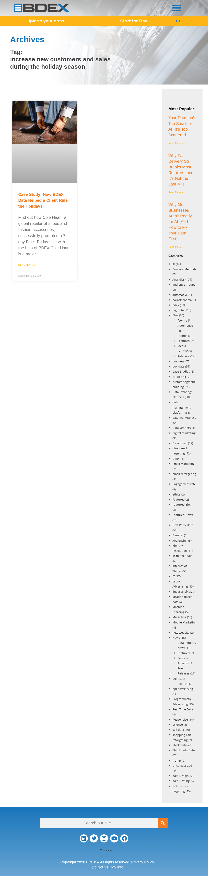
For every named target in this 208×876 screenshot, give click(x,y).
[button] (176, 7)
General (177, 535)
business (178, 361)
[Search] (163, 823)
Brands (182, 336)
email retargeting (184, 474)
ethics (176, 494)
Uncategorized (182, 766)
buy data (178, 366)
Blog (175, 315)
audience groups (183, 284)
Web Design (180, 776)
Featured (184, 341)
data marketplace (184, 418)
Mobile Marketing (184, 622)
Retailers (184, 356)
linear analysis (182, 591)
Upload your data (45, 21)
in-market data (182, 556)
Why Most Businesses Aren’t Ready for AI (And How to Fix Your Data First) (180, 221)
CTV (185, 351)
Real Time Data (182, 709)
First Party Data (182, 525)
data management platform (181, 407)
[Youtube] (114, 838)
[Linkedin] (84, 838)
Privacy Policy (142, 862)
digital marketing (184, 433)
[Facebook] (124, 838)
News (176, 638)
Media (182, 346)
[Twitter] (94, 838)
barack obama (182, 300)
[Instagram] (104, 838)
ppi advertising (182, 689)
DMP (175, 459)
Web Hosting (181, 781)
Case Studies (181, 371)
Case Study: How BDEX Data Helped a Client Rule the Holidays (43, 200)
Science (177, 724)
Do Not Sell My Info (107, 867)
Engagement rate (184, 484)
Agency (182, 320)
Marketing (179, 617)
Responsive (180, 719)
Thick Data (179, 745)
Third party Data (183, 750)
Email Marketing (183, 464)
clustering (179, 377)
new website (181, 632)
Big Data (178, 310)
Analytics (178, 279)
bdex (175, 305)
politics (177, 679)
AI (173, 264)
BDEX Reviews (104, 850)
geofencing (179, 540)
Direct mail (179, 443)
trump (176, 760)
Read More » (26, 264)
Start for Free (134, 21)
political (183, 684)
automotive (180, 295)
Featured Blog (181, 504)
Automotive (185, 325)
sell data (178, 730)
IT (173, 576)
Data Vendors (181, 428)
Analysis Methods (184, 269)
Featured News (182, 515)
